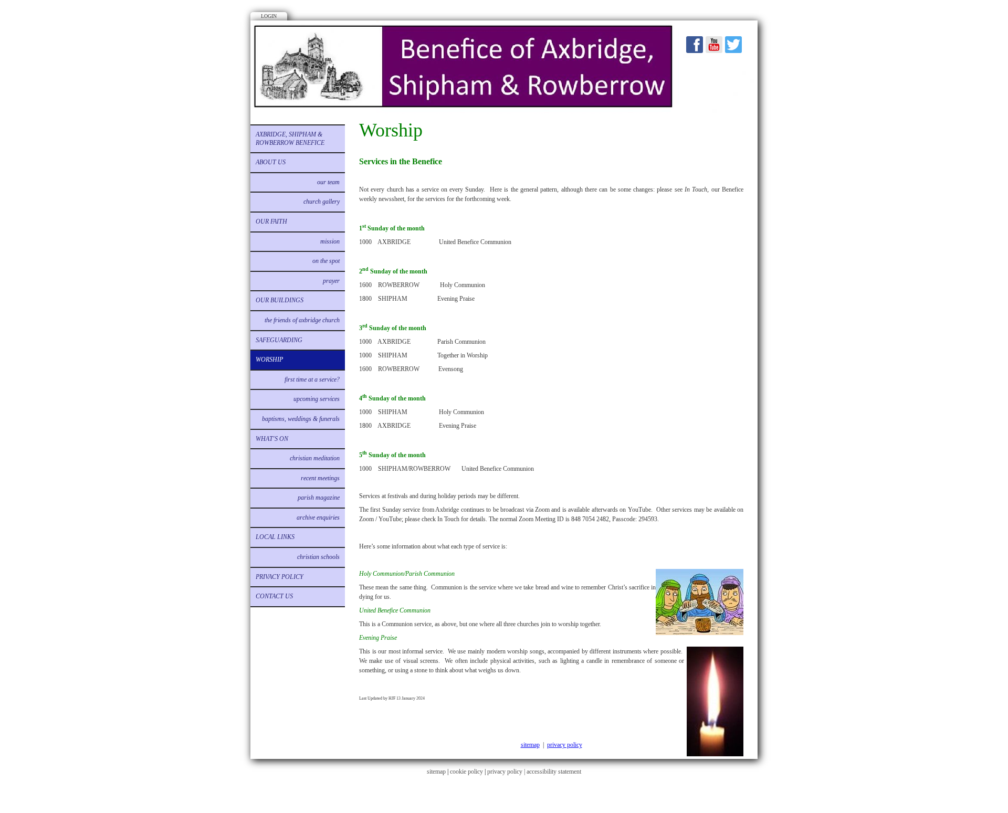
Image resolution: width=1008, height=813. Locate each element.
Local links (275, 537)
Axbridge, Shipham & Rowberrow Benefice (290, 138)
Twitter (733, 44)
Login (269, 16)
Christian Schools (318, 557)
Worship (269, 359)
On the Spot (326, 261)
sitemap (530, 744)
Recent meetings (320, 478)
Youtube (714, 44)
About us (271, 162)
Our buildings (279, 300)
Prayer (331, 280)
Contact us (274, 596)
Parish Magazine (319, 497)
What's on (272, 438)
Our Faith (271, 221)
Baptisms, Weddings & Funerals (301, 419)
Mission (330, 241)
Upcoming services (316, 399)
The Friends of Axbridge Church (302, 320)
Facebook (694, 44)
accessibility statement (554, 771)
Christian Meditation (315, 458)
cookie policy (466, 771)
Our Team (328, 182)
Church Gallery (321, 201)
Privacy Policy (279, 576)
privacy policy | (507, 771)
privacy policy (564, 744)
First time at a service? (312, 379)
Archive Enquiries (318, 517)
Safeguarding (279, 340)
